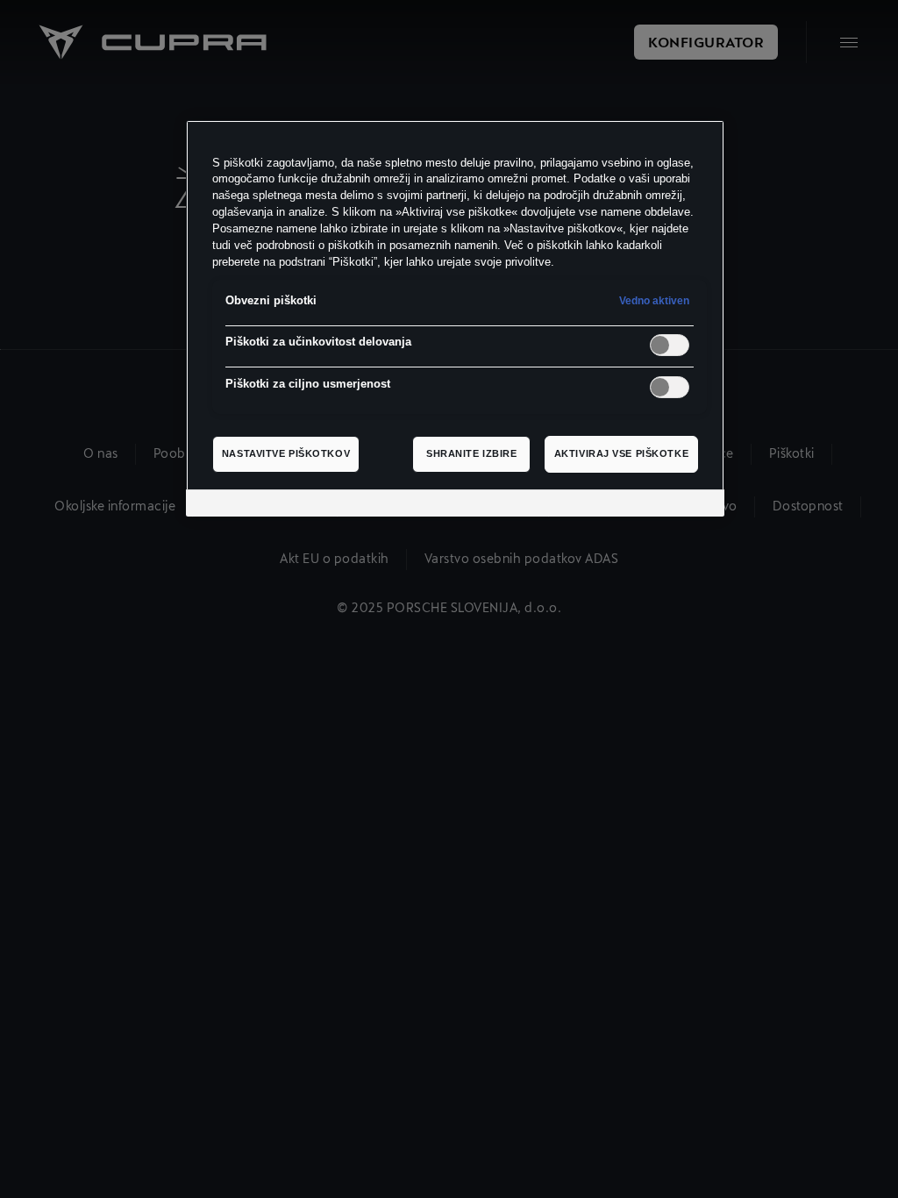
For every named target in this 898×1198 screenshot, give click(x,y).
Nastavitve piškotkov (286, 453)
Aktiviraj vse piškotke (621, 453)
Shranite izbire (471, 453)
